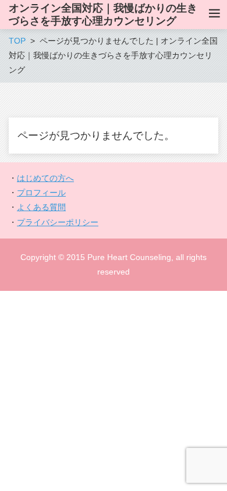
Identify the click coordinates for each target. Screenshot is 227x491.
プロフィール (41, 192)
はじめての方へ (45, 178)
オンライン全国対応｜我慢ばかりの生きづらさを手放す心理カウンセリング (103, 14)
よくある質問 (41, 207)
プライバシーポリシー (57, 222)
